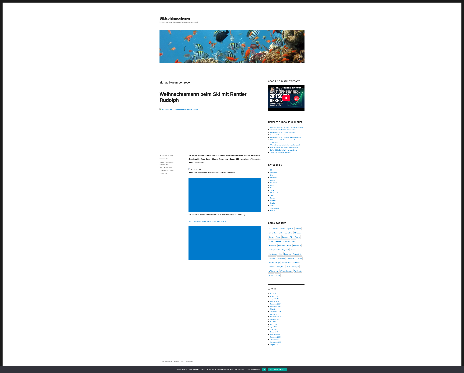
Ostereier (272, 258)
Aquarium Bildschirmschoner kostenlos (283, 130)
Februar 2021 (274, 301)
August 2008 (274, 344)
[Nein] (461, 369)
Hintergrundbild (274, 250)
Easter (278, 237)
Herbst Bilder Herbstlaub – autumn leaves (283, 150)
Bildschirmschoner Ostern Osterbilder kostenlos (285, 137)
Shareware (296, 262)
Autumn (298, 228)
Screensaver (286, 262)
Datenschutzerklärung (277, 369)
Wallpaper (295, 267)
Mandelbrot (297, 254)
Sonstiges (273, 200)
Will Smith (297, 271)
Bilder (281, 233)
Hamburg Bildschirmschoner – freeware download (286, 127)
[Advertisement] (225, 195)
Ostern (272, 195)
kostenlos (169, 162)
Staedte (272, 203)
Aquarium (290, 228)
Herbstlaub (297, 245)
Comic (271, 237)
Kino (280, 254)
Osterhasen (291, 258)
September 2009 (275, 317)
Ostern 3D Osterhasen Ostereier (280, 152)
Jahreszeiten (274, 188)
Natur (272, 190)
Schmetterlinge (274, 262)
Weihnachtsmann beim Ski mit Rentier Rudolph (203, 96)
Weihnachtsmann (166, 167)
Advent (282, 228)
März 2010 (273, 309)
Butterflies (288, 233)
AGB (182, 361)
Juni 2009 (273, 324)
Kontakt (176, 361)
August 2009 (274, 319)
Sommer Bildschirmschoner (279, 135)
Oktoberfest (274, 193)
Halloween (273, 183)
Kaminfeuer (273, 254)
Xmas (278, 275)
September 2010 (275, 306)
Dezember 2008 (275, 334)
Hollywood (285, 250)
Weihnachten (164, 159)
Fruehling (273, 177)
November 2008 (275, 337)
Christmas (297, 233)
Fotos (271, 241)
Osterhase (281, 258)
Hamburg (281, 245)
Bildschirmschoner (175, 18)
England (285, 237)
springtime (280, 267)
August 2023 (274, 299)
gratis (293, 241)
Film (271, 175)
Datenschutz (189, 361)
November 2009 (275, 311)
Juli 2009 (273, 322)
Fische (297, 237)
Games (272, 180)
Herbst (272, 185)
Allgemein (273, 172)
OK (264, 369)
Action (275, 228)
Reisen (272, 198)
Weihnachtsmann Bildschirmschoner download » (207, 221)
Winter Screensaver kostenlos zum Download (285, 145)
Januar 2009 (274, 332)
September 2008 (275, 342)
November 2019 (275, 304)
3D (271, 170)
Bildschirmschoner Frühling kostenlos (282, 132)
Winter (272, 210)
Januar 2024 (274, 296)
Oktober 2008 (274, 339)
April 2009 (273, 327)
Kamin (293, 250)
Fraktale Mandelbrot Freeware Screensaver (284, 147)
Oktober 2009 (274, 314)
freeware (162, 162)
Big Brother (273, 233)
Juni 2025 (273, 294)
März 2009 (273, 329)
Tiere (272, 205)
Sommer (272, 267)
